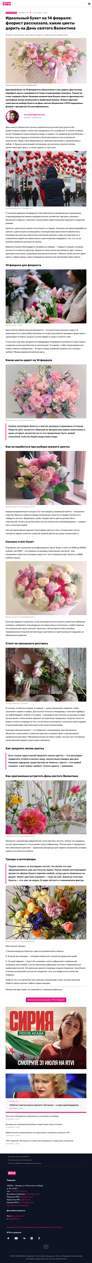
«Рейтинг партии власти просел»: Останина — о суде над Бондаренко (44, 1105)
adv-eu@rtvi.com (26, 1202)
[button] (89, 3)
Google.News (13, 1219)
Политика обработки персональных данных (24, 1163)
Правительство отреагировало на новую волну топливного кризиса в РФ (37, 1132)
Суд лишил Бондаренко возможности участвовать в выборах (32, 1116)
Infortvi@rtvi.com (33, 1194)
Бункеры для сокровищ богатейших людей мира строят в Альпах (34, 1124)
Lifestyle (23, 13)
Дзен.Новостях (17, 1216)
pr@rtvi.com (25, 1200)
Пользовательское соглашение (20, 1160)
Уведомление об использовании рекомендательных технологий (34, 1227)
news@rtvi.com (26, 1197)
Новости (13, 1101)
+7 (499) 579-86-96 (19, 1191)
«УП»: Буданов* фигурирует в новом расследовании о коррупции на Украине (39, 1141)
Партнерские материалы (17, 1205)
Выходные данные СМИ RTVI (18, 1157)
